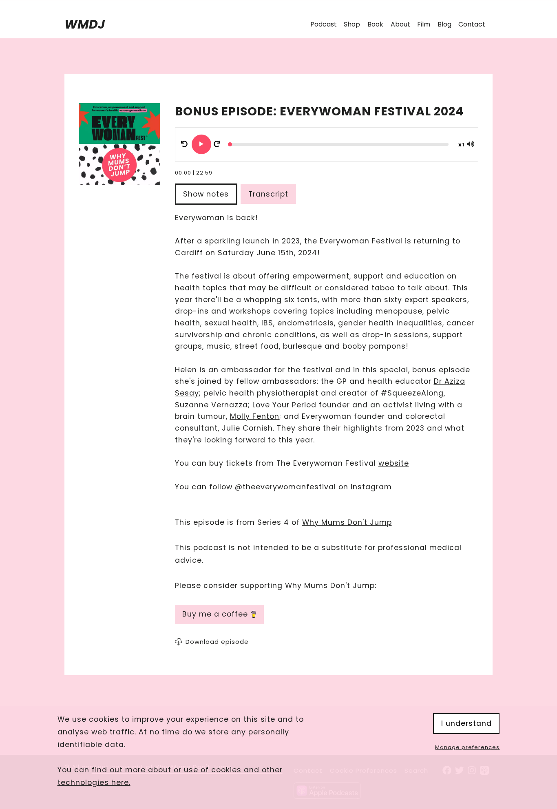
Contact (471, 24)
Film (423, 24)
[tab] (208, 194)
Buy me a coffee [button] (215, 614)
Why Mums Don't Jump (347, 522)
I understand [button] (466, 723)
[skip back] (184, 144)
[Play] (201, 144)
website (393, 463)
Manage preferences (467, 747)
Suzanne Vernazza (211, 405)
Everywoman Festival (361, 241)
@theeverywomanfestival (285, 487)
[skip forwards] (217, 144)
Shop (352, 24)
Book (375, 24)
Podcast (323, 24)
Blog (444, 24)
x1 (461, 144)
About (400, 24)
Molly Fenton (254, 416)
